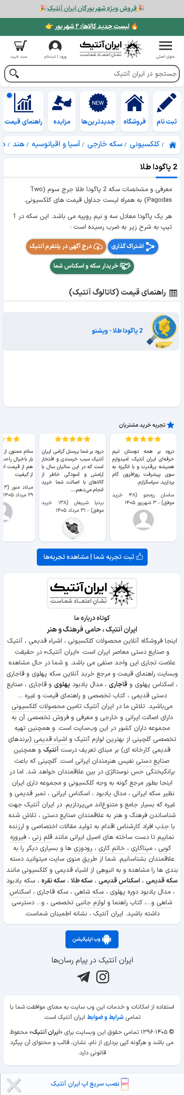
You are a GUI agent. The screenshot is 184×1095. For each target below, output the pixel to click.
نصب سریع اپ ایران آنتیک (86, 1084)
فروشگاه (135, 122)
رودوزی (83, 848)
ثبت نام (167, 122)
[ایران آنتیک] (173, 145)
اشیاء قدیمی (50, 739)
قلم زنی (42, 837)
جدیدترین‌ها (98, 122)
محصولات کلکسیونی (38, 706)
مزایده (62, 122)
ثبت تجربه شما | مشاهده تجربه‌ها (90, 557)
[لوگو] (110, 49)
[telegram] (82, 976)
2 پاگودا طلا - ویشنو (117, 331)
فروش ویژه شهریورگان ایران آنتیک (92, 9)
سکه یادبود (21, 881)
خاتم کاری (111, 848)
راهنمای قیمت (23, 122)
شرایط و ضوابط (105, 1017)
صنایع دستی (152, 761)
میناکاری (141, 848)
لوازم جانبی (90, 903)
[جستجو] (14, 74)
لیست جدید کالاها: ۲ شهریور (92, 27)
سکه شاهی (89, 892)
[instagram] (101, 976)
